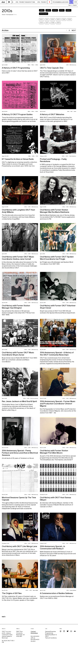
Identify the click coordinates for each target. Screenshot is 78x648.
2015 (69, 19)
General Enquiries (50, 631)
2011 (47, 19)
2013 (58, 19)
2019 (58, 22)
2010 (41, 19)
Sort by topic (43, 13)
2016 (41, 22)
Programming (49, 633)
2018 (52, 22)
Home (3, 14)
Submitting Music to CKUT (51, 635)
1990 (68, 111)
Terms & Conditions (51, 638)
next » (4, 617)
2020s (68, 10)
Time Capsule (9, 14)
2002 (74, 111)
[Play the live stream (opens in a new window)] (9, 2)
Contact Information (34, 632)
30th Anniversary (72, 64)
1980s (41, 10)
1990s (48, 10)
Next (74, 30)
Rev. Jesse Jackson (34, 398)
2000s (55, 10)
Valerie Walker (35, 590)
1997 (71, 111)
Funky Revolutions (72, 156)
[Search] (71, 2)
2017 (47, 22)
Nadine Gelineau (72, 590)
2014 (64, 19)
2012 (52, 19)
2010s (62, 10)
